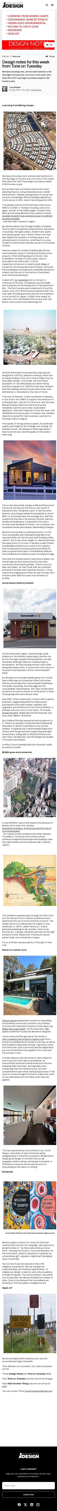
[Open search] (47, 5)
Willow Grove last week (13, 1029)
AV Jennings (21, 280)
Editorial (5, 56)
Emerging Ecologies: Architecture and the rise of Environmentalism (26, 829)
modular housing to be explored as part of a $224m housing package (27, 217)
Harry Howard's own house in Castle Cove (23, 1039)
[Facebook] (19, 1505)
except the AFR (10, 713)
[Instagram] (38, 1505)
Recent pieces (9, 1020)
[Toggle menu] (52, 5)
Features (16, 56)
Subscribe (28, 1494)
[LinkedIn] (32, 1505)
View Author (36, 90)
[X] (25, 1505)
